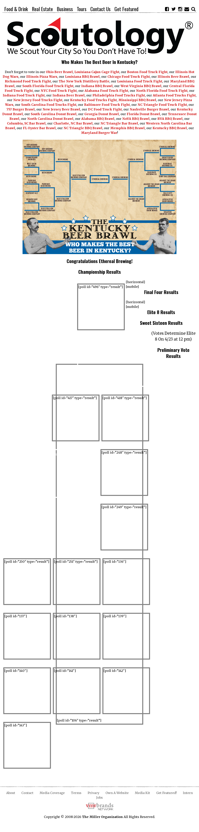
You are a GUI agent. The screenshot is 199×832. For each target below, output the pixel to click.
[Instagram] (180, 9)
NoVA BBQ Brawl (136, 119)
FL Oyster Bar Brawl (39, 128)
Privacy (93, 793)
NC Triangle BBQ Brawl (83, 128)
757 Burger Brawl (20, 109)
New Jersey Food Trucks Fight (37, 100)
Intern (188, 793)
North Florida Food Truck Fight (162, 91)
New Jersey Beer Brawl (61, 109)
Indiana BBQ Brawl (97, 86)
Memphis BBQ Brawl (127, 128)
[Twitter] (173, 9)
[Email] (186, 9)
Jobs (99, 797)
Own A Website (117, 793)
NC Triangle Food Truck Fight (162, 105)
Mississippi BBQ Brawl (137, 100)
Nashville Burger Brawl (149, 109)
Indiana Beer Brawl (68, 95)
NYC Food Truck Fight (59, 91)
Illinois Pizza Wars (41, 77)
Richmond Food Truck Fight (28, 81)
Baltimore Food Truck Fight (107, 105)
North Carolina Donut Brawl (50, 119)
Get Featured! (166, 793)
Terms (76, 793)
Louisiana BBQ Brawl (82, 77)
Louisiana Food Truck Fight (139, 81)
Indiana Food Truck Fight (24, 95)
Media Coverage (52, 793)
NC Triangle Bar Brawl (119, 123)
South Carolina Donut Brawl (54, 114)
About (10, 793)
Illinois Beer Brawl (173, 77)
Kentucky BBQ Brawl (170, 128)
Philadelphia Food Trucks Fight (119, 95)
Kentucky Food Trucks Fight (93, 100)
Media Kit (142, 793)
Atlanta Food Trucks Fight (174, 95)
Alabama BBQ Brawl (97, 119)
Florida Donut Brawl (143, 114)
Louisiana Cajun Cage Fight (96, 72)
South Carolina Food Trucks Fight (48, 105)
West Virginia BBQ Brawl (140, 86)
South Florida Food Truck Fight (47, 86)
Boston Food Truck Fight (147, 72)
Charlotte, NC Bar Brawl (73, 123)
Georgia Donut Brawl (101, 114)
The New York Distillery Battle (84, 81)
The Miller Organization (102, 817)
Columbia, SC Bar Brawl (26, 123)
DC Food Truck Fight (105, 109)
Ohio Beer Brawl (59, 72)
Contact (27, 793)
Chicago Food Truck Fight (128, 77)
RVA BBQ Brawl (170, 119)
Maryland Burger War (99, 133)
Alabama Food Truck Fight (106, 91)
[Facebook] (167, 9)
